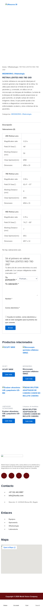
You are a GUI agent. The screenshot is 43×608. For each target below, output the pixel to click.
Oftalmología (13, 67)
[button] (32, 4)
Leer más (8, 374)
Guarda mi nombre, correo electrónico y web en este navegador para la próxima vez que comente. (21, 319)
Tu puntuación (11, 278)
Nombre (8, 299)
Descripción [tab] (7, 125)
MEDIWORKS (7, 74)
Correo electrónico (12, 308)
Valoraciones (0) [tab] (8, 129)
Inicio (4, 67)
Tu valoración (12, 284)
